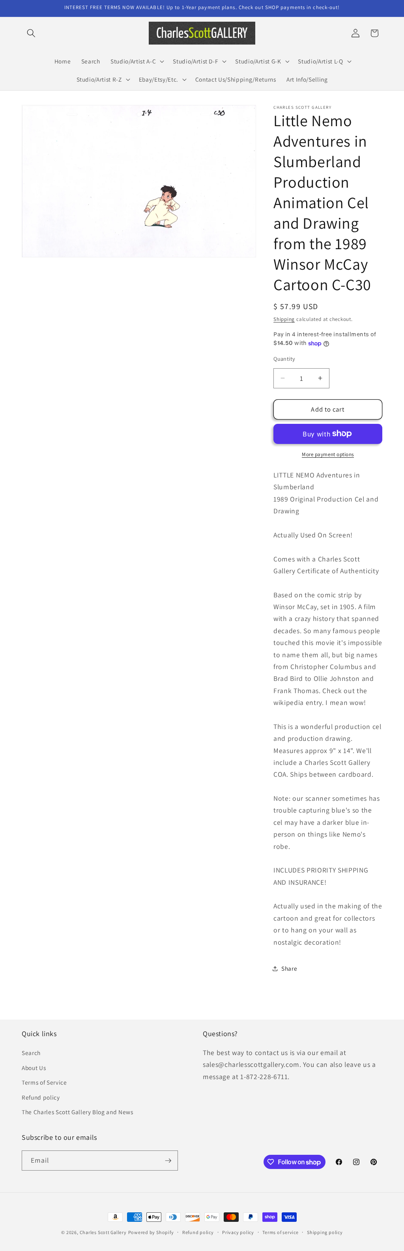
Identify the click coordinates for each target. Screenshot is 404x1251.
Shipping (284, 319)
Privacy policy (238, 1232)
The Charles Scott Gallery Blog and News (77, 1112)
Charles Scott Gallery (103, 1232)
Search (31, 1053)
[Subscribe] (168, 1160)
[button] (31, 33)
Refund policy (41, 1097)
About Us (34, 1068)
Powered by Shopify (151, 1232)
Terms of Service (44, 1082)
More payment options (328, 454)
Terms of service (280, 1232)
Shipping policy (325, 1232)
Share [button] (289, 968)
